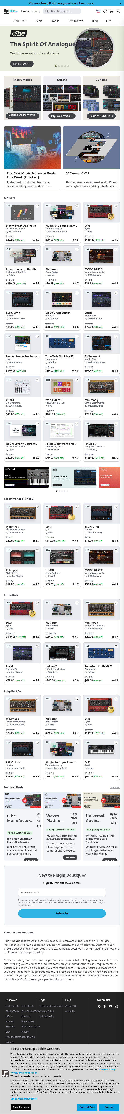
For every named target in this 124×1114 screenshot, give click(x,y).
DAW (8, 359)
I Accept (109, 1107)
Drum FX (49, 315)
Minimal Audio (95, 318)
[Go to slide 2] (59, 66)
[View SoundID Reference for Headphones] (62, 430)
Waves (51, 275)
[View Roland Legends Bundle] (22, 256)
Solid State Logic (17, 318)
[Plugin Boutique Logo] (10, 11)
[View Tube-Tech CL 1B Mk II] (62, 343)
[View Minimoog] (101, 386)
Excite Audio (15, 231)
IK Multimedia (94, 275)
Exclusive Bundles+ (57, 231)
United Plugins (16, 576)
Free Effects (27, 1005)
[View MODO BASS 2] (101, 256)
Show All (115, 787)
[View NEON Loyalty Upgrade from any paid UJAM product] (22, 430)
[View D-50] (101, 749)
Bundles (10, 1026)
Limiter (9, 315)
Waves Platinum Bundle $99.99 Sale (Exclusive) (56, 818)
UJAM (11, 449)
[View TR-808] (62, 556)
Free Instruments (15, 1036)
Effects (9, 1016)
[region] (62, 1079)
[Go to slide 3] (62, 66)
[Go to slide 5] (68, 66)
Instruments (12, 1005)
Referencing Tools (53, 446)
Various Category (53, 228)
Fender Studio (15, 362)
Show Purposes (21, 1107)
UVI (50, 405)
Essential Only (86, 1107)
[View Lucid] (101, 299)
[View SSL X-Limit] (22, 299)
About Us (70, 1011)
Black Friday (27, 1021)
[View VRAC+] (22, 386)
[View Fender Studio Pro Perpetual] (22, 343)
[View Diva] (101, 212)
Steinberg (92, 449)
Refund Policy (46, 1016)
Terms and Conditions (51, 1005)
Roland (12, 275)
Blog (8, 1031)
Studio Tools (12, 1011)
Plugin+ (25, 1031)
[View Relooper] (22, 556)
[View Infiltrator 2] (101, 343)
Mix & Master (51, 272)
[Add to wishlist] (37, 205)
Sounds (10, 1021)
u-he (90, 231)
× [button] (120, 3)
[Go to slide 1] (56, 66)
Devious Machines (96, 362)
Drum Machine (13, 402)
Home (25, 11)
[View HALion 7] (101, 430)
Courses (25, 1016)
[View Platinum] (62, 256)
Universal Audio (95, 405)
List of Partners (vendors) (23, 1098)
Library (35, 11)
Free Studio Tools (30, 1011)
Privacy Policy (46, 1011)
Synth (87, 228)
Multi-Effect (90, 359)
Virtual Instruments (15, 228)
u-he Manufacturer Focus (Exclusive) (20, 818)
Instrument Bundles (16, 272)
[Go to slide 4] (65, 66)
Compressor (51, 359)
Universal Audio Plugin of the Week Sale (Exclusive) (96, 818)
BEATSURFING (15, 405)
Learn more (86, 3)
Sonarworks (53, 449)
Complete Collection (94, 446)
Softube (52, 362)
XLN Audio (53, 318)
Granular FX (90, 315)
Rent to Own (28, 1036)
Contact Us (71, 1005)
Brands (10, 1041)
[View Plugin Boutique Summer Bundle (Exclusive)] (62, 212)
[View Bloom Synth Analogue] (22, 212)
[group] (22, 222)
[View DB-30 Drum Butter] (62, 299)
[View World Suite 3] (62, 386)
